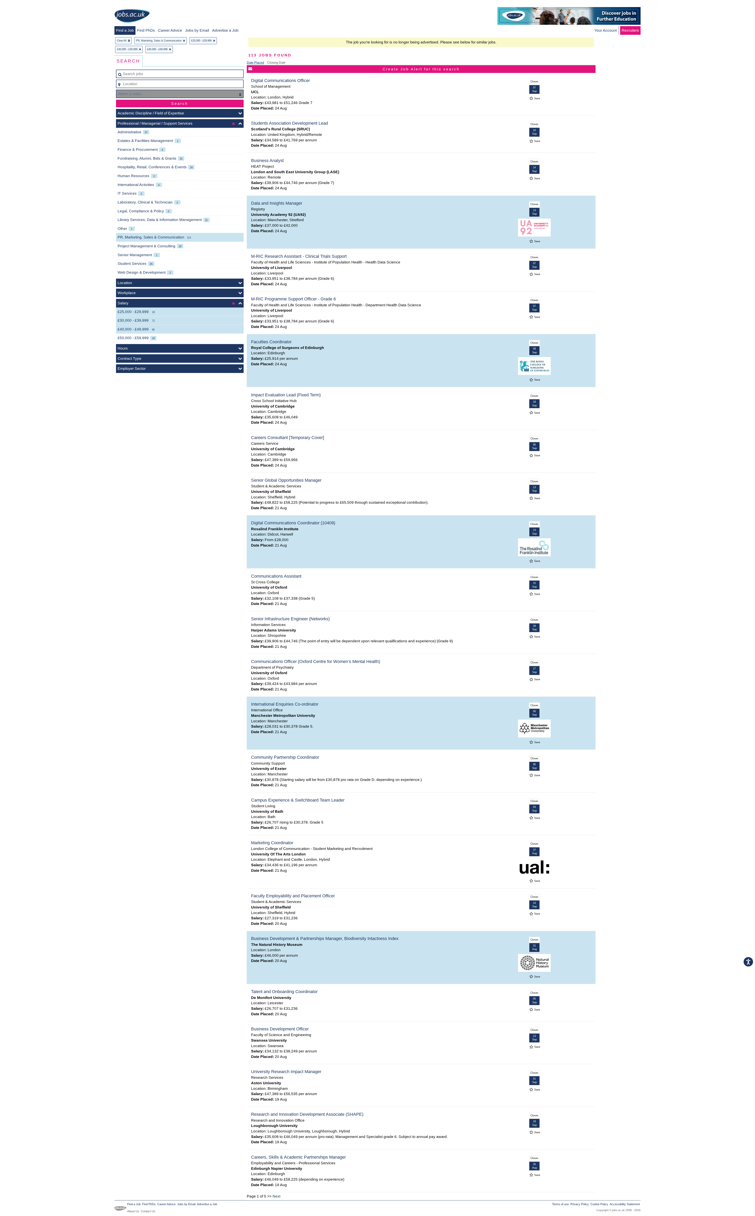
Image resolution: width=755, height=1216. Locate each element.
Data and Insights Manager (276, 203)
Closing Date (276, 62)
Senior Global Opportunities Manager (286, 480)
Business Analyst (267, 160)
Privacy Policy (579, 1204)
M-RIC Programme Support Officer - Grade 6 (293, 298)
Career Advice (170, 30)
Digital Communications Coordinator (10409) (293, 522)
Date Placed (255, 62)
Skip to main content (19, 4)
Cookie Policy (599, 1204)
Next (276, 1196)
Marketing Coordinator (272, 842)
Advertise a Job (225, 30)
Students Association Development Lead (289, 123)
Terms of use (560, 1204)
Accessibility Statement (625, 1204)
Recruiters (630, 30)
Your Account (605, 30)
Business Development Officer (280, 1028)
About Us (133, 1211)
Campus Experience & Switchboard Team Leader (297, 800)
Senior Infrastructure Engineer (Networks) (290, 618)
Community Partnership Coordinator (285, 757)
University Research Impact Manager (286, 1071)
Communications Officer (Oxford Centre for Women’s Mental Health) (315, 661)
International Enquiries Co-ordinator (284, 704)
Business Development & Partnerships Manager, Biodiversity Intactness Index (325, 938)
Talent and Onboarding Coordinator (284, 991)
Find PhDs (146, 30)
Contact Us (148, 1211)
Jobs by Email (197, 30)
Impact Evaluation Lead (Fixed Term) (286, 394)
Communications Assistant (276, 576)
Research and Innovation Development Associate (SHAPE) (307, 1114)
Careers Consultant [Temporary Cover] (287, 437)
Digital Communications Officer (280, 80)
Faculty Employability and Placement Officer (293, 895)
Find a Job (125, 30)
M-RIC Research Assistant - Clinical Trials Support (299, 256)
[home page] (132, 17)
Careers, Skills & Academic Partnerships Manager (298, 1157)
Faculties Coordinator (271, 341)
